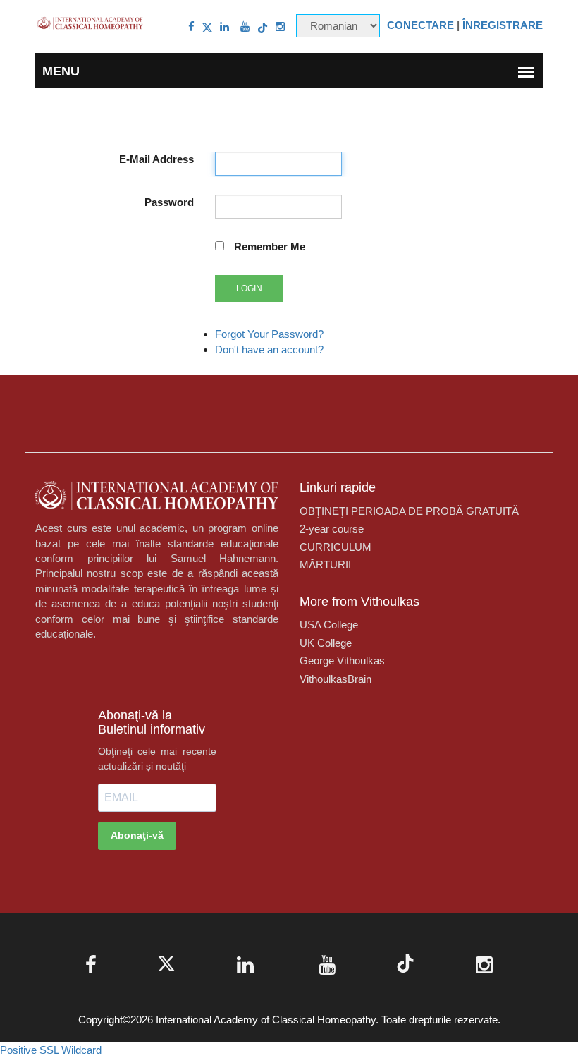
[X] (207, 26)
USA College (329, 625)
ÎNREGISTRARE (502, 25)
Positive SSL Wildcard (51, 1050)
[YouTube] (245, 26)
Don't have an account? (269, 349)
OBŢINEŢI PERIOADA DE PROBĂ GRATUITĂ (409, 511)
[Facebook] (191, 26)
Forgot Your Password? (269, 334)
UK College (326, 643)
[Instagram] (280, 26)
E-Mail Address (156, 159)
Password (169, 202)
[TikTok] (263, 26)
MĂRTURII (325, 565)
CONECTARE (420, 25)
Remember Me (269, 247)
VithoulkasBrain (335, 679)
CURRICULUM (335, 547)
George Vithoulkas (342, 661)
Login (249, 288)
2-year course (332, 529)
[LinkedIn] (224, 26)
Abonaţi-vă (137, 835)
